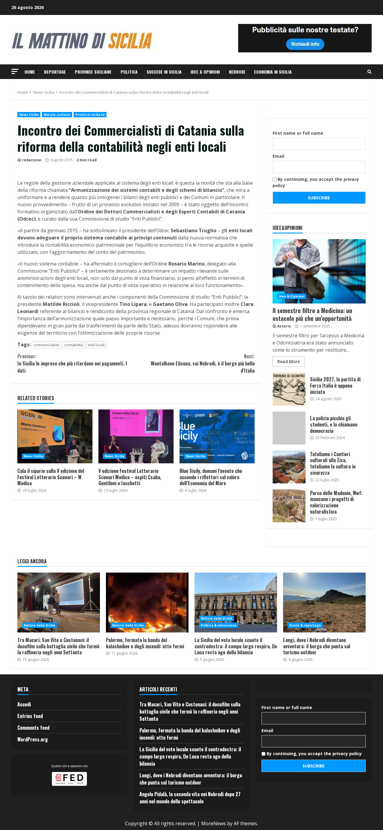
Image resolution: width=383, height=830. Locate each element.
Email (278, 156)
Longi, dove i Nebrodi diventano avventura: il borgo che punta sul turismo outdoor (324, 602)
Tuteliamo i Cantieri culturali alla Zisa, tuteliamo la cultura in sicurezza (289, 466)
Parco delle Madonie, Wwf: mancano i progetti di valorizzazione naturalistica (289, 505)
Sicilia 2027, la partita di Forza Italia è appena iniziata (289, 389)
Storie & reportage (305, 625)
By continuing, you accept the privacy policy (316, 182)
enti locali (96, 345)
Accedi (24, 704)
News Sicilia (29, 115)
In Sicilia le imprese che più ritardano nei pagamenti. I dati (72, 363)
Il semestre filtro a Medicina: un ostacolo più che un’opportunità (319, 271)
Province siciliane (93, 72)
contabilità (73, 345)
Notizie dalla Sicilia (39, 625)
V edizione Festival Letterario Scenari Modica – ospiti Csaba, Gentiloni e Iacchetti (136, 436)
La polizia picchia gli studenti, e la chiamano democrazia (289, 428)
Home (30, 72)
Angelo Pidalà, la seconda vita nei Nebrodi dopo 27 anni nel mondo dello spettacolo (190, 797)
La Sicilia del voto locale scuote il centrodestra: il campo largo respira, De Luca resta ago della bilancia (235, 602)
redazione (31, 160)
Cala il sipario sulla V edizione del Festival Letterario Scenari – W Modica (54, 436)
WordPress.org (32, 739)
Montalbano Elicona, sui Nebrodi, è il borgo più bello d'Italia (202, 363)
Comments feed (33, 727)
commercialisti (46, 345)
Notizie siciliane (57, 115)
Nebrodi (237, 72)
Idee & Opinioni (205, 72)
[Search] (369, 72)
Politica (129, 72)
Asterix (284, 326)
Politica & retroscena (218, 625)
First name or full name (298, 133)
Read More (288, 361)
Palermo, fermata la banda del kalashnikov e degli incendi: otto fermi (147, 602)
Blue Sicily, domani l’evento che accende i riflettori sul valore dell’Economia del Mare (217, 436)
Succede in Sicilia (164, 72)
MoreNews (213, 823)
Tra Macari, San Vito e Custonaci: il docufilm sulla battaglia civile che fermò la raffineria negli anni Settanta (58, 602)
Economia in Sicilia (273, 72)
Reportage (55, 72)
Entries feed (30, 716)
